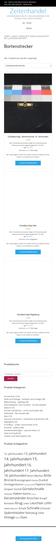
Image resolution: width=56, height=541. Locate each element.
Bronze (9, 480)
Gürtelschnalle (33, 489)
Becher (39, 475)
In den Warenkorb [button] (28, 163)
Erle (33, 484)
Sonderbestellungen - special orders (20, 430)
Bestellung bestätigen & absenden (22, 2)
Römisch (14, 508)
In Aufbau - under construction (18, 424)
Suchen (11, 379)
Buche (35, 480)
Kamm (27, 493)
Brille (47, 475)
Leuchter (36, 503)
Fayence (40, 484)
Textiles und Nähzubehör (15, 436)
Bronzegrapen (23, 480)
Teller (41, 513)
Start (7, 36)
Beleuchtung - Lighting (14, 402)
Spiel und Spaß (11, 433)
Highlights (8, 422)
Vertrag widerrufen (28, 538)
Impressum (27, 4)
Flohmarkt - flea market (14, 413)
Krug (18, 503)
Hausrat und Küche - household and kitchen (24, 419)
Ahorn (30, 475)
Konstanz (9, 503)
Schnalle (33, 508)
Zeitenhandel (28, 11)
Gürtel (18, 489)
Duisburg (27, 485)
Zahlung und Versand (13, 4)
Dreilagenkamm (14, 484)
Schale (22, 508)
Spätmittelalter (14, 513)
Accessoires (9, 396)
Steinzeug (31, 513)
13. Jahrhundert (35, 453)
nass (7, 508)
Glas (6, 416)
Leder (26, 503)
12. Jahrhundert (13, 454)
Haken (17, 493)
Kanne (33, 494)
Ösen (23, 517)
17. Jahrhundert (37, 470)
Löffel (47, 503)
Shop (14, 36)
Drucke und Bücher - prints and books (21, 410)
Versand (30, 147)
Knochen (33, 498)
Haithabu (8, 494)
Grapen (8, 489)
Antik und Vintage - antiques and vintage (22, 399)
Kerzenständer (15, 498)
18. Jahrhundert (15, 475)
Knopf (43, 498)
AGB (5, 2)
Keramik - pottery (12, 427)
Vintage (9, 517)
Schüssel (45, 508)
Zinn (17, 517)
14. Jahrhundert (18, 458)
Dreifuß (43, 480)
